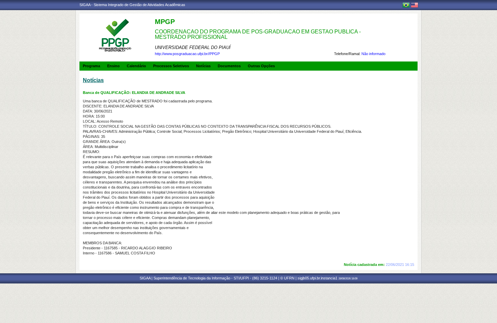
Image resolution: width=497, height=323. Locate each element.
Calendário (136, 66)
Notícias (203, 66)
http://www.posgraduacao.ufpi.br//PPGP (187, 54)
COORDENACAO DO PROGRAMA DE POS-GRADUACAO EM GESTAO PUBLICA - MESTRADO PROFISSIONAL (258, 34)
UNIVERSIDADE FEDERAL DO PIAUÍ (193, 47)
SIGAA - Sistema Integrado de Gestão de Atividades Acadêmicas (132, 5)
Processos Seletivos (171, 66)
